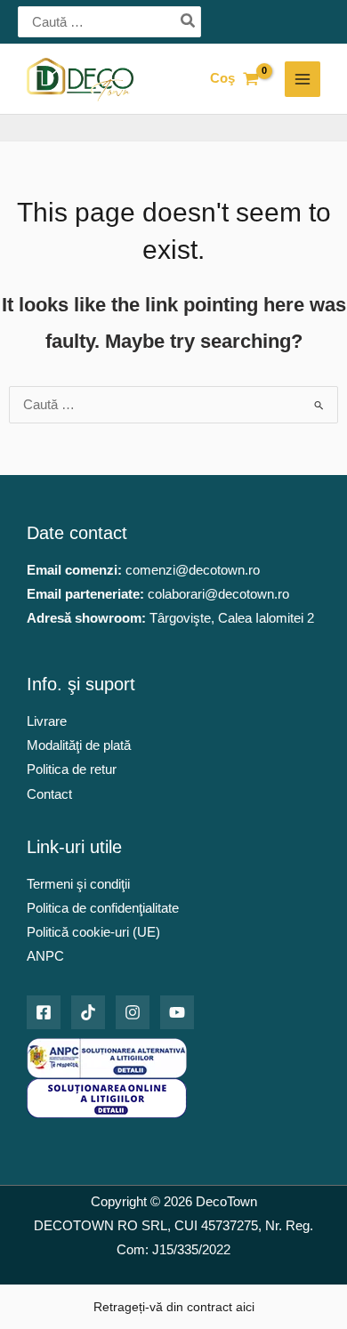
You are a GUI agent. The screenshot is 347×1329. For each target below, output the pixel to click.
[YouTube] (177, 1012)
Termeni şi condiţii (78, 884)
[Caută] (188, 22)
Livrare (47, 721)
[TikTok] (88, 1012)
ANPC (45, 956)
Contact (49, 794)
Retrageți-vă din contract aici (173, 1307)
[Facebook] (44, 1012)
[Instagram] (132, 1012)
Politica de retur (72, 769)
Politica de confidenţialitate (103, 908)
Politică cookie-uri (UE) (93, 932)
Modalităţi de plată (79, 745)
